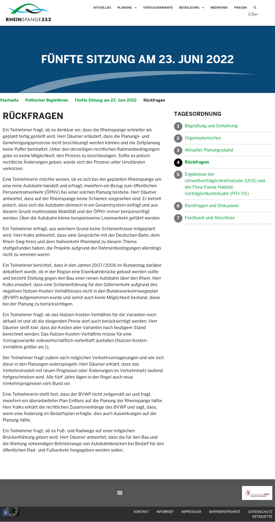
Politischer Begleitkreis (46, 100)
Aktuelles (102, 7)
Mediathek (219, 7)
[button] (119, 492)
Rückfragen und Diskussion (212, 205)
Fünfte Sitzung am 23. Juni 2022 (137, 59)
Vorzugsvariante (158, 7)
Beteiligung (189, 7)
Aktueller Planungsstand (209, 150)
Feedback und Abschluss (210, 218)
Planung (124, 7)
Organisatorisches (203, 138)
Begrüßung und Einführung (211, 126)
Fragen (240, 7)
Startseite (9, 100)
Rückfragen (197, 162)
